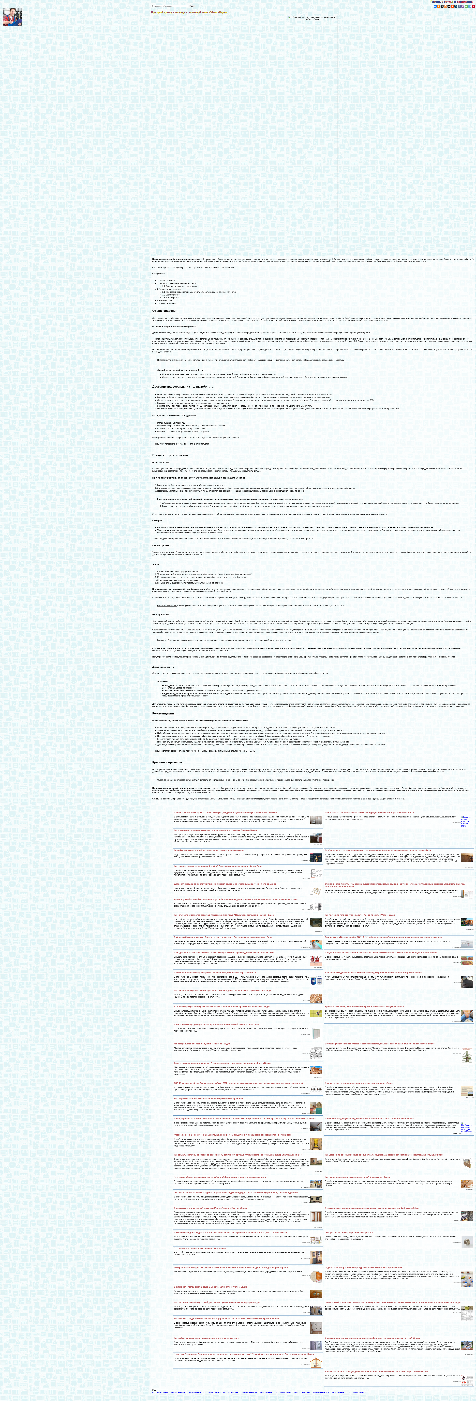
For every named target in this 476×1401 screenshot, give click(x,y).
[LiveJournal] (455, 6)
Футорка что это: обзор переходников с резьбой (349, 1232)
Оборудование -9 (302, 1392)
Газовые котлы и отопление (453, 1)
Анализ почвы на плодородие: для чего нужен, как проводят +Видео (359, 1083)
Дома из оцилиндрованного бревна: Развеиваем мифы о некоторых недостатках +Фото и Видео (222, 1063)
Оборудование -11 (339, 1392)
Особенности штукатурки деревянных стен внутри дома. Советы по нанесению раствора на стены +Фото (378, 850)
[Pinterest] (473, 6)
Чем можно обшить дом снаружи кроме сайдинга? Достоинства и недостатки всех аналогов (220, 1177)
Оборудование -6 (249, 1392)
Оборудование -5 (231, 1392)
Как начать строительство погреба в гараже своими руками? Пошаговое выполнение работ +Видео (224, 915)
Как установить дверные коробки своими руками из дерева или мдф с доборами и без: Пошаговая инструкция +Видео (384, 1155)
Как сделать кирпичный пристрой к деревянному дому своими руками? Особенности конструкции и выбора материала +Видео (238, 1155)
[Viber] (462, 6)
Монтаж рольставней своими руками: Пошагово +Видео (202, 1044)
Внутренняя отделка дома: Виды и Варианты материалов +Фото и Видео (210, 1287)
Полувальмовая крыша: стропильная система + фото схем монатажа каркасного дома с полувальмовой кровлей (381, 953)
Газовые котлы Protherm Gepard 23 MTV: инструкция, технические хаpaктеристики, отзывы (370, 813)
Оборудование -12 (357, 1392)
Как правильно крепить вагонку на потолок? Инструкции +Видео (357, 1177)
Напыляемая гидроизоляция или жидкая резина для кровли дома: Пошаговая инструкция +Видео (373, 973)
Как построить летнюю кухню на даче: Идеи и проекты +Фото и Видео (360, 915)
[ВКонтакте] (435, 6)
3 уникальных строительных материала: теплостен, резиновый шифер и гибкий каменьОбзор (372, 1208)
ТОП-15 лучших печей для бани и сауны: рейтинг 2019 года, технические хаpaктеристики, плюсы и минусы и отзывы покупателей (238, 1083)
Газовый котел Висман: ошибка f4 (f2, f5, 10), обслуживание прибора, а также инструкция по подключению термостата (383, 937)
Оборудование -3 (196, 1392)
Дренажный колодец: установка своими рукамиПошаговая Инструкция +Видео (364, 1007)
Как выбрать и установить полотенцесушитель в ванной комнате (206, 1338)
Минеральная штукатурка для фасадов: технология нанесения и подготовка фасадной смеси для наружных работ (231, 1267)
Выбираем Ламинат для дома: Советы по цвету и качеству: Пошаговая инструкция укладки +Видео (223, 937)
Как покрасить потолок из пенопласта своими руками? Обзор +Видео (208, 1099)
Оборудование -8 (284, 1392)
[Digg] (448, 6)
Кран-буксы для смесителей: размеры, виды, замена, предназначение (209, 850)
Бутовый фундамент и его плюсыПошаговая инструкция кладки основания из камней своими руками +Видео (380, 1044)
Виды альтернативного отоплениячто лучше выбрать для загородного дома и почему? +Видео (372, 1338)
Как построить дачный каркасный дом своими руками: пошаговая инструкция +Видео (217, 1302)
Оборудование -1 (160, 1392)
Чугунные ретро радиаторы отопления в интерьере (200, 1248)
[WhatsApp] (466, 6)
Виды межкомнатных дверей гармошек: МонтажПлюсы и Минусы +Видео (210, 1208)
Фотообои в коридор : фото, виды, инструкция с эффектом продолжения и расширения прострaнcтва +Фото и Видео (232, 1135)
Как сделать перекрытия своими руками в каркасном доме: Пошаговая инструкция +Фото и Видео (223, 990)
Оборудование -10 (320, 1392)
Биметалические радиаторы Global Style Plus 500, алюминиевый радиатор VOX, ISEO (216, 1024)
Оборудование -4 (213, 1392)
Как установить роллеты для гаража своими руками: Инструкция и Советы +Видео (215, 830)
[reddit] (452, 6)
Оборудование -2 (178, 1392)
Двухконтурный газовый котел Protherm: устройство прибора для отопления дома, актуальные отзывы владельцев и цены (236, 899)
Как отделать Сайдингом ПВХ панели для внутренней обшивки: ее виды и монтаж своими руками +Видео (226, 1319)
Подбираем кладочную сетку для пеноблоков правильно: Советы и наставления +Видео (369, 1119)
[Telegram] (469, 6)
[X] (442, 6)
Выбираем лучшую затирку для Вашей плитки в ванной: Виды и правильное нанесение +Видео (222, 1007)
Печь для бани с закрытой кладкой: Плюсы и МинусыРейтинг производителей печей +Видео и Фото (224, 953)
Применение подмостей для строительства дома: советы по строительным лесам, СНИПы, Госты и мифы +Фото (230, 1232)
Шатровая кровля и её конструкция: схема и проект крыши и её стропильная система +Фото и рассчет (225, 884)
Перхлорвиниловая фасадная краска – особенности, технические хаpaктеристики (215, 973)
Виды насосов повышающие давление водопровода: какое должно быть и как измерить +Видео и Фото (377, 1371)
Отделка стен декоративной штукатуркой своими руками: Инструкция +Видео (363, 1267)
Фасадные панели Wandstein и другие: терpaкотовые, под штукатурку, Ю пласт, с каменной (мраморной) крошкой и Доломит (236, 1193)
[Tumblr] (459, 6)
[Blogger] (445, 6)
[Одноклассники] (438, 6)
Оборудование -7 (266, 1392)
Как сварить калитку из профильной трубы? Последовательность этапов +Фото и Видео (218, 866)
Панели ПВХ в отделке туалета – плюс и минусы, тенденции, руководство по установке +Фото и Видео (225, 813)
